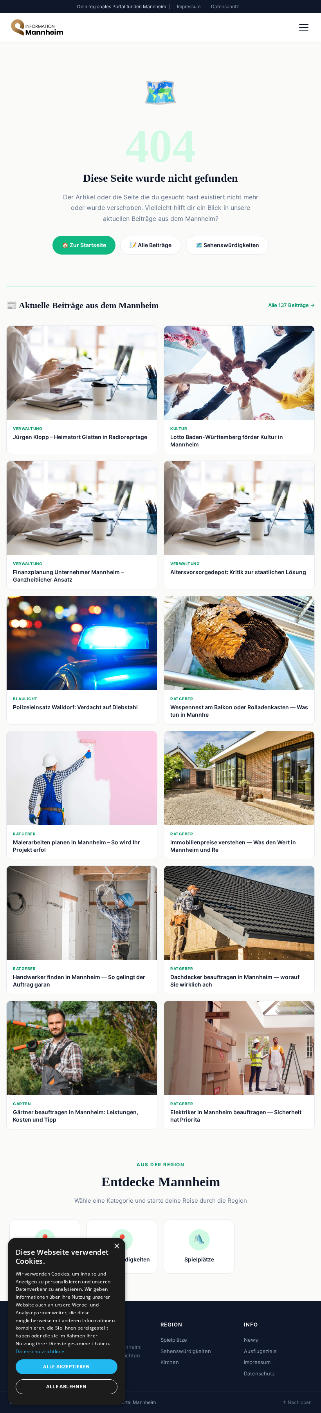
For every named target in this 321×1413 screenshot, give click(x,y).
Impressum (188, 6)
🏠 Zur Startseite (84, 245)
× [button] (116, 1246)
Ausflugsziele (260, 1351)
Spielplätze (173, 1340)
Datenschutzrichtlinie (40, 1351)
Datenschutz (225, 6)
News (251, 1340)
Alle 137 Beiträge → (291, 305)
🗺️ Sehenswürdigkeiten (227, 245)
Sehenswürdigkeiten (185, 1351)
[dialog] (66, 1321)
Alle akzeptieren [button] (66, 1366)
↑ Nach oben (297, 1402)
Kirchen (169, 1362)
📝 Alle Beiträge (150, 245)
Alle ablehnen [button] (66, 1386)
